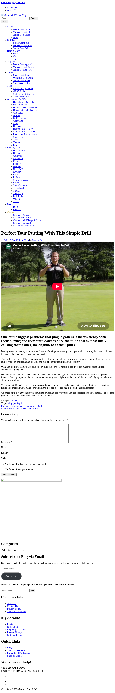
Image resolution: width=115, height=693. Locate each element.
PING (16, 174)
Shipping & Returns (16, 629)
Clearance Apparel (22, 223)
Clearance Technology (23, 225)
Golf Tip (14, 400)
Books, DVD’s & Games (25, 107)
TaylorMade (19, 188)
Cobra (16, 161)
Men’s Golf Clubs (21, 29)
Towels (16, 142)
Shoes (10, 72)
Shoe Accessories (21, 83)
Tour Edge (18, 193)
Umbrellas (18, 145)
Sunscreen (18, 137)
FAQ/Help (12, 647)
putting (9, 403)
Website (5, 458)
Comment (6, 442)
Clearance (12, 212)
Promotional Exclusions (18, 653)
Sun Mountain (20, 185)
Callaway (17, 155)
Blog (15, 207)
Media (10, 204)
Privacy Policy (14, 609)
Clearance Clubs (21, 215)
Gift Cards (18, 112)
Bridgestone (19, 150)
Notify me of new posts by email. (20, 469)
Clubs (10, 26)
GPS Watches (19, 91)
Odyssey (17, 172)
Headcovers (18, 126)
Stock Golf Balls (21, 43)
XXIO (16, 201)
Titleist (16, 190)
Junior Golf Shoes (21, 80)
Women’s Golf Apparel (24, 67)
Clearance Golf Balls (23, 217)
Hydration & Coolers (23, 129)
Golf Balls (12, 40)
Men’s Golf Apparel (22, 64)
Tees (15, 139)
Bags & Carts (13, 51)
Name (5, 447)
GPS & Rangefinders (23, 88)
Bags (15, 53)
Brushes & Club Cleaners (25, 110)
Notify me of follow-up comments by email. (25, 464)
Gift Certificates (14, 635)
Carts (15, 56)
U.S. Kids (18, 196)
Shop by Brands (14, 147)
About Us (11, 10)
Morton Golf (38, 240)
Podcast (17, 209)
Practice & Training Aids (25, 134)
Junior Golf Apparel (22, 69)
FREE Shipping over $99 (13, 2)
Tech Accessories (21, 96)
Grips (15, 37)
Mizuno (17, 166)
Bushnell (17, 153)
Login (10, 624)
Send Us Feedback (16, 650)
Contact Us (12, 7)
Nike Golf (18, 169)
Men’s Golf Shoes (21, 75)
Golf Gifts (18, 121)
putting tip (18, 403)
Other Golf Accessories (24, 131)
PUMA (16, 177)
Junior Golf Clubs (21, 34)
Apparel (11, 61)
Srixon (16, 182)
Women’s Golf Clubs (23, 32)
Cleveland (18, 158)
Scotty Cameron (20, 180)
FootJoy (17, 164)
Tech (9, 86)
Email (5, 452)
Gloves (16, 115)
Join (32, 590)
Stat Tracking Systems (23, 94)
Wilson (16, 198)
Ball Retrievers (20, 104)
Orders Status (13, 627)
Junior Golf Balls (21, 48)
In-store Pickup (14, 632)
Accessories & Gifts (16, 99)
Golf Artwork (19, 118)
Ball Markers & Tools (23, 102)
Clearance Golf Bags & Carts (27, 220)
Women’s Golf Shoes (23, 77)
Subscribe (11, 576)
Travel (16, 59)
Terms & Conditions (16, 611)
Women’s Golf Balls (22, 45)
